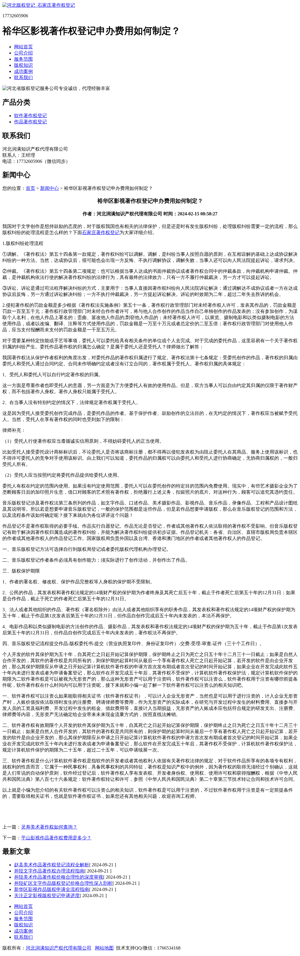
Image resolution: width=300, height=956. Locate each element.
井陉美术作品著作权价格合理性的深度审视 (58, 877)
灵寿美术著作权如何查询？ (49, 826)
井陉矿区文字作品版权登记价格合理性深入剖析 (63, 883)
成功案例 (23, 71)
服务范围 (23, 59)
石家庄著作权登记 (101, 232)
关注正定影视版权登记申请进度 (47, 895)
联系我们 (23, 77)
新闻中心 (49, 188)
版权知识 (23, 65)
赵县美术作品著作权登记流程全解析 (51, 864)
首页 (30, 188)
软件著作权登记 (30, 115)
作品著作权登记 (30, 121)
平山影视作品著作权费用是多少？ (56, 837)
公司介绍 (23, 52)
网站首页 (23, 46)
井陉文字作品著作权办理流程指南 (49, 870)
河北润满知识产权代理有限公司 (58, 947)
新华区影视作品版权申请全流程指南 (51, 889)
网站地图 (104, 947)
